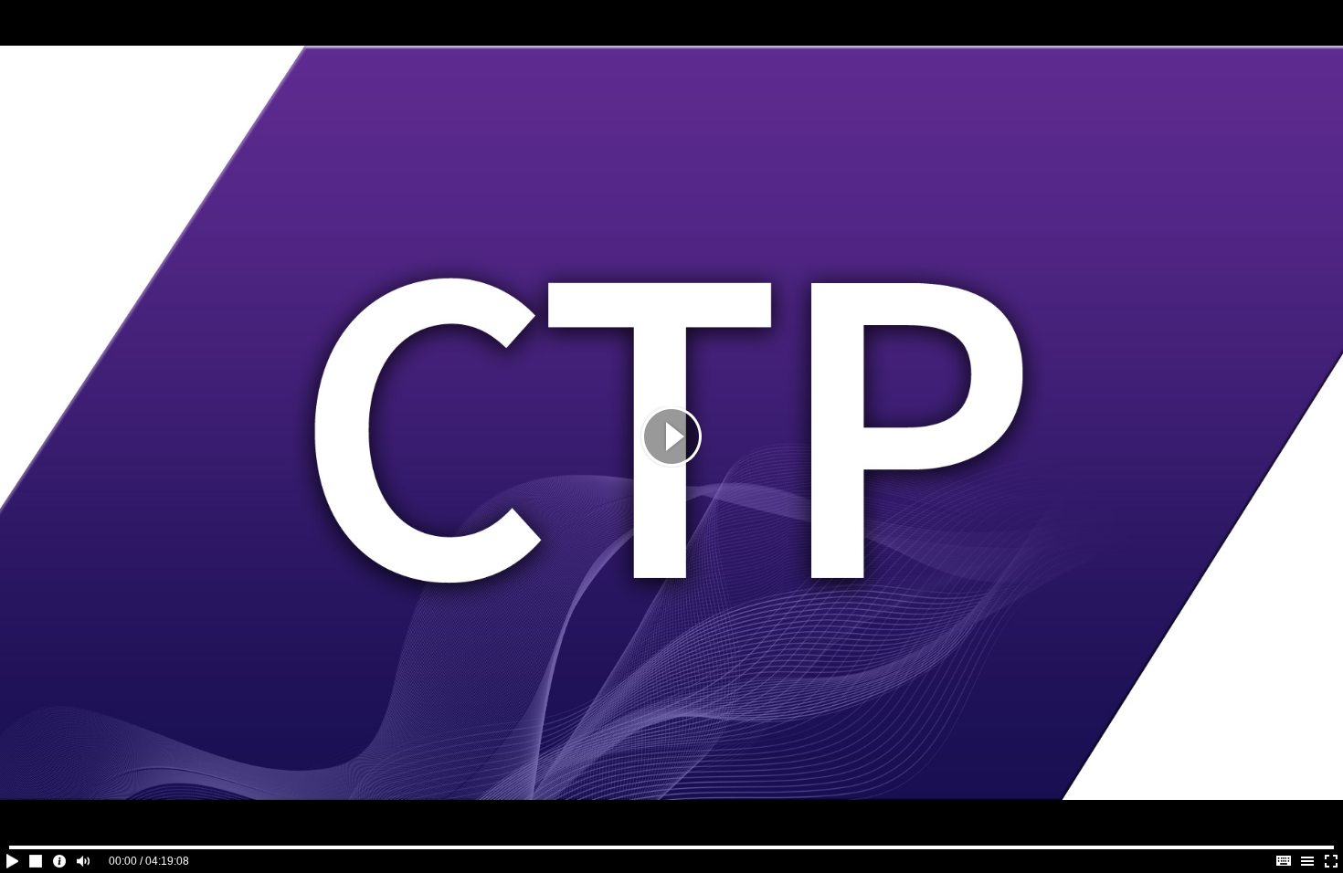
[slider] (671, 847)
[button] (12, 861)
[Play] (672, 437)
